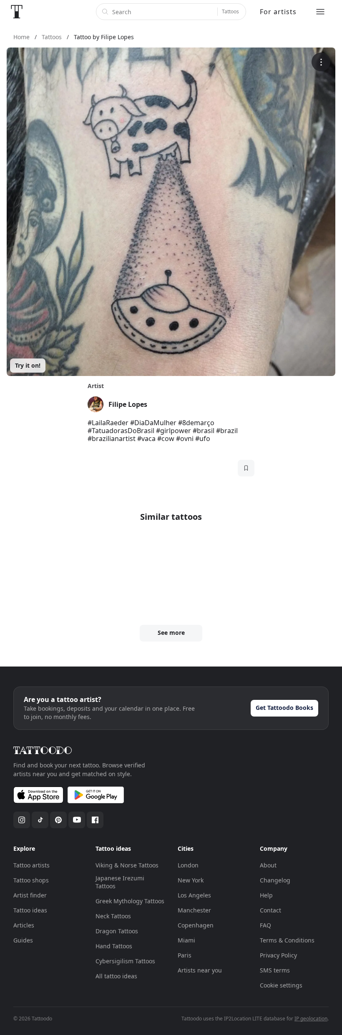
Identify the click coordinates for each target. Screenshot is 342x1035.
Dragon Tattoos (117, 931)
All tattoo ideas (116, 976)
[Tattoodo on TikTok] (40, 820)
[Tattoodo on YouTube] (76, 820)
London (188, 865)
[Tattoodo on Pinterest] (58, 820)
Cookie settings (281, 985)
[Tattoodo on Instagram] (21, 820)
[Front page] (17, 11)
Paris (184, 955)
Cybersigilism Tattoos (125, 961)
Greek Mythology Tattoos (130, 901)
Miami (186, 940)
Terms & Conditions (287, 940)
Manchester (194, 910)
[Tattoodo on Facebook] (95, 820)
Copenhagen (196, 925)
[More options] (321, 62)
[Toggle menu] (320, 11)
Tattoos (230, 11)
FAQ (265, 925)
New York (191, 880)
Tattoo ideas (30, 910)
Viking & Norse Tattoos (127, 865)
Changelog (275, 880)
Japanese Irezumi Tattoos (120, 882)
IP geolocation (310, 1018)
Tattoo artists (31, 865)
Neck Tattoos (113, 916)
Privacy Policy (278, 955)
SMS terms (275, 970)
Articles (23, 925)
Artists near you (200, 970)
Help (266, 895)
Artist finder (30, 895)
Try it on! (27, 365)
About (268, 865)
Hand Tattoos (114, 946)
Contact (270, 910)
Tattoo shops (31, 880)
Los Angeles (194, 895)
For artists (278, 11)
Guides (23, 940)
